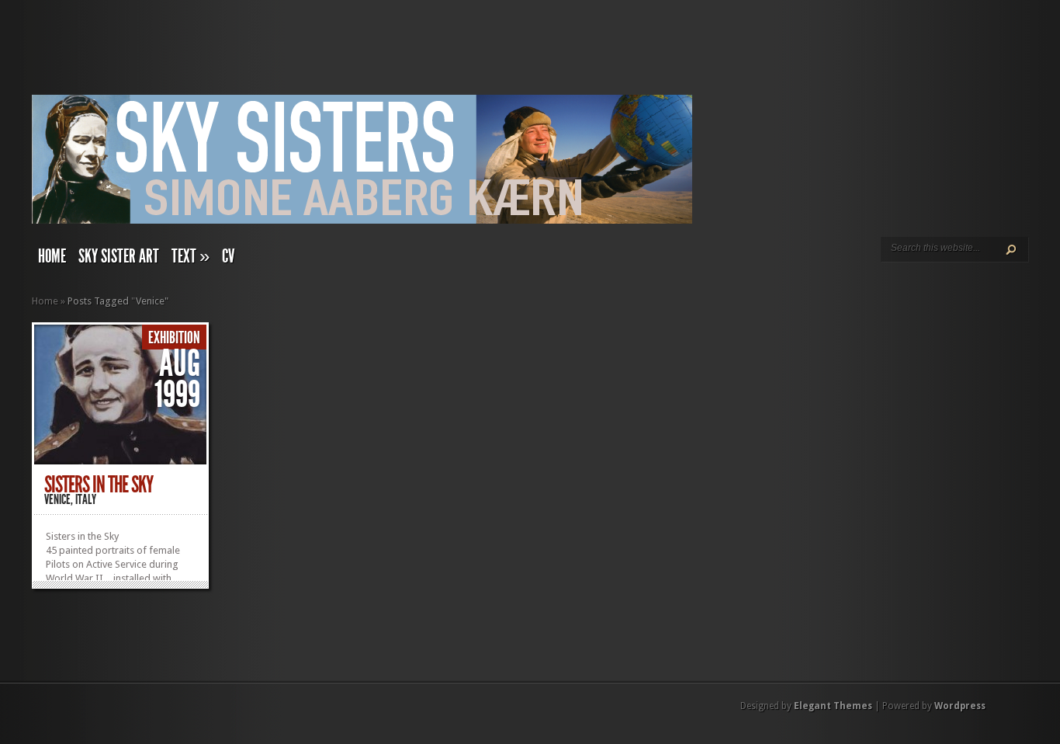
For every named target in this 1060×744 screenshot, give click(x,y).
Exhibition (174, 338)
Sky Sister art (118, 256)
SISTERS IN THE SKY (98, 485)
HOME (52, 256)
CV (228, 256)
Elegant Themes (833, 706)
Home (45, 301)
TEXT (190, 256)
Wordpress (960, 706)
